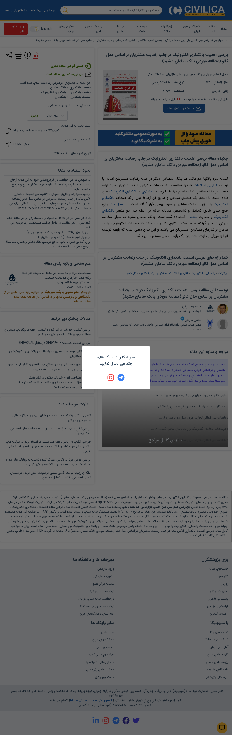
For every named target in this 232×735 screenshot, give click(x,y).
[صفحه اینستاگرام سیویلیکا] (111, 377)
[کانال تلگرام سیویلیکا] (121, 377)
